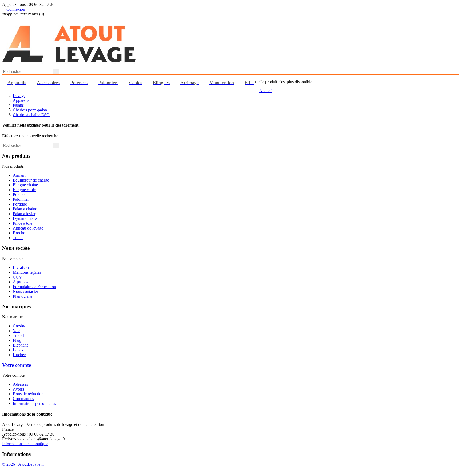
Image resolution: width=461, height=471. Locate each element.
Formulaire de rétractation (34, 286)
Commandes (23, 398)
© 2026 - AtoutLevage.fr (23, 464)
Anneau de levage (28, 228)
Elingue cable (24, 189)
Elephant (20, 345)
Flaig (17, 340)
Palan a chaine (25, 209)
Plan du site (22, 296)
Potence (19, 194)
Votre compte (16, 365)
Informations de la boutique (25, 443)
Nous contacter (25, 291)
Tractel (18, 335)
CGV (17, 277)
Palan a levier (24, 213)
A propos (20, 282)
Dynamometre (25, 218)
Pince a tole (22, 223)
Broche (19, 233)
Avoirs (18, 389)
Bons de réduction (28, 394)
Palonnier (21, 199)
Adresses (20, 384)
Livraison (21, 267)
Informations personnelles (34, 403)
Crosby (19, 326)
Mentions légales (27, 272)
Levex (18, 350)
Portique (20, 204)
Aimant (19, 175)
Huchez (19, 354)
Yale (16, 330)
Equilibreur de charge (31, 180)
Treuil (18, 237)
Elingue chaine (25, 185)
